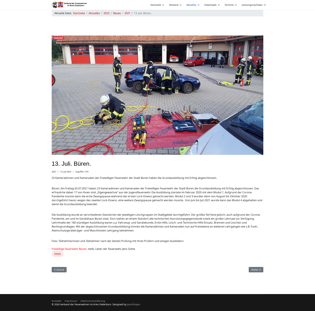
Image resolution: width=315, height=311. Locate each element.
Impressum (71, 300)
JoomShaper (133, 304)
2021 (54, 171)
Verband (173, 4)
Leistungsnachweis (252, 4)
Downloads (210, 4)
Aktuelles (191, 4)
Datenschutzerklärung (93, 300)
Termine (229, 4)
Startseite (155, 4)
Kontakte (56, 300)
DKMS (57, 253)
